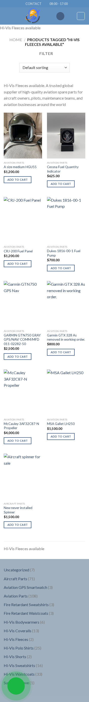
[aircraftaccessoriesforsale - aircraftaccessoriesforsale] (32, 16)
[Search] (60, 16)
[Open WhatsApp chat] (16, 686)
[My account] (70, 16)
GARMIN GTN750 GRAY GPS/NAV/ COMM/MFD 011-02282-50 (22, 339)
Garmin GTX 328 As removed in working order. (66, 337)
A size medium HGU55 (20, 167)
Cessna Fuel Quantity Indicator (63, 169)
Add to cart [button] (17, 179)
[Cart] (81, 16)
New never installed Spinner (18, 510)
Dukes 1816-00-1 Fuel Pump (63, 253)
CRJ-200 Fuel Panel (18, 251)
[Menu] (7, 16)
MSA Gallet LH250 (61, 424)
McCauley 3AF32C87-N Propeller (21, 426)
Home (15, 39)
